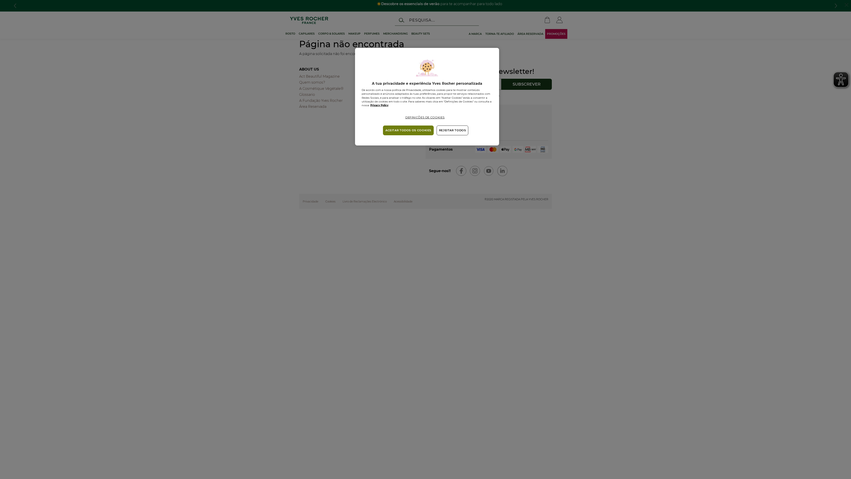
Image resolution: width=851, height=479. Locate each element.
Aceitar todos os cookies (408, 130)
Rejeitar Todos (452, 130)
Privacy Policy (379, 105)
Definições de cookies (425, 117)
